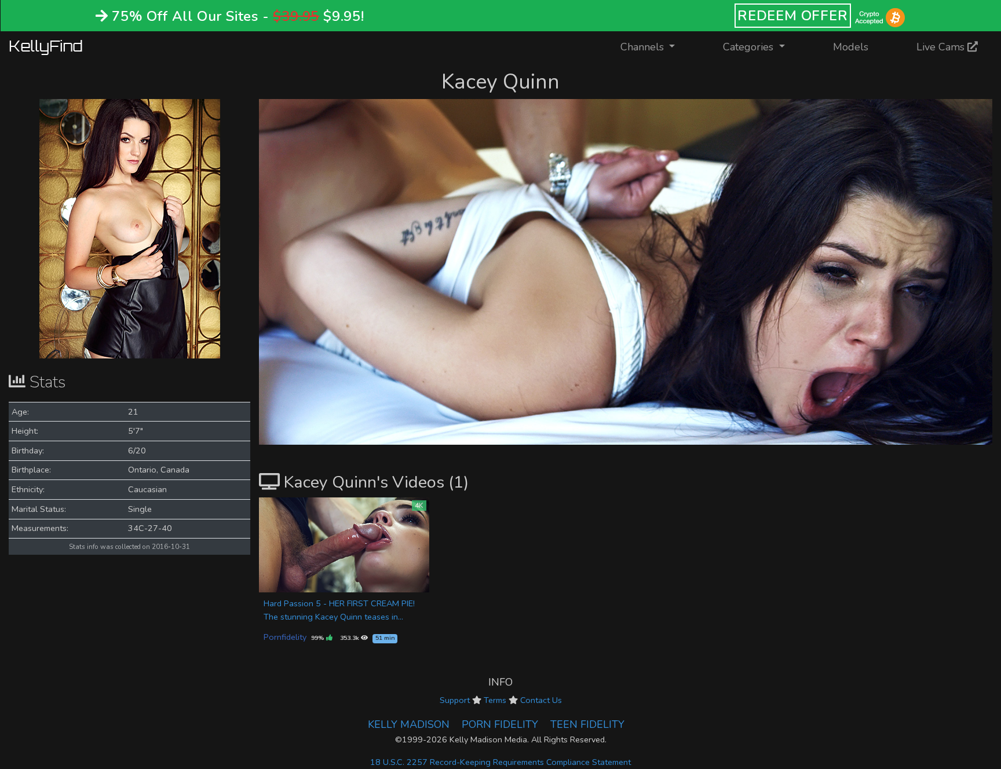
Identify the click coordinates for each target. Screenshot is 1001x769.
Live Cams (941, 47)
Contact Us (541, 700)
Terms (495, 700)
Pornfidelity (285, 637)
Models (850, 47)
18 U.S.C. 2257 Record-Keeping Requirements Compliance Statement (500, 762)
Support (455, 700)
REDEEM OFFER (792, 15)
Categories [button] (749, 47)
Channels (654, 46)
